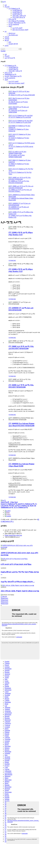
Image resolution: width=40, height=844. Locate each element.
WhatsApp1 (4, 598)
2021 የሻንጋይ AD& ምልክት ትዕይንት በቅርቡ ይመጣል (20, 591)
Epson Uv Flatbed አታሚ (9, 504)
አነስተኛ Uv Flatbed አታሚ (26, 504)
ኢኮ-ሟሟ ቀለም (17, 28)
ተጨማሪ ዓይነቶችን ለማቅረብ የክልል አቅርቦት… (18, 582)
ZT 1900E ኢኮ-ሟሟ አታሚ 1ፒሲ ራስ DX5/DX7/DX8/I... (20, 190)
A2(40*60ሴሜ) (17, 12)
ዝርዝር (14, 260)
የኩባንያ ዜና (12, 33)
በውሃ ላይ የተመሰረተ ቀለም (20, 29)
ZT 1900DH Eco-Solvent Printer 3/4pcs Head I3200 (21, 465)
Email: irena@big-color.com (13, 535)
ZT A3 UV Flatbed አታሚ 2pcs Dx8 (20, 122)
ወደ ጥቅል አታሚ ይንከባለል (16, 21)
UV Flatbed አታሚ (14, 8)
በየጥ (10, 42)
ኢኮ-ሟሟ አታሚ (10, 58)
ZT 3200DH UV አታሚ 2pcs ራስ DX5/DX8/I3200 (19, 207)
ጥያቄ (10, 260)
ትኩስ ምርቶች (5, 502)
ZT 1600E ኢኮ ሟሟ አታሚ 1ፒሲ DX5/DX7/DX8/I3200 (19, 182)
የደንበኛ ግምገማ (13, 44)
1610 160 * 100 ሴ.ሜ (19, 15)
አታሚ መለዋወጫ (14, 24)
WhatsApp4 (4, 603)
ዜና (6, 31)
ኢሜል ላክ (4, 596)
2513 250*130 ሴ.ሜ (18, 17)
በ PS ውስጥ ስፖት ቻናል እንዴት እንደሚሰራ (16, 564)
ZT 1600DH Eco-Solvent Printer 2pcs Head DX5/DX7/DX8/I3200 (21, 424)
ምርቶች (7, 7)
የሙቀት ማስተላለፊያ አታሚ (17, 22)
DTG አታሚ (12, 19)
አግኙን (6, 45)
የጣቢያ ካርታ (14, 502)
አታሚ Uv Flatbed (21, 505)
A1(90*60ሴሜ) (17, 10)
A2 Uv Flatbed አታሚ (21, 507)
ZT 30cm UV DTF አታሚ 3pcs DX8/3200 (22, 95)
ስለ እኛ (7, 40)
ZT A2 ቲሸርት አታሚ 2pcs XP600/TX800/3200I (17, 156)
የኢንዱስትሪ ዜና (13, 35)
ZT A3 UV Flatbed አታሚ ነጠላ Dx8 (20, 117)
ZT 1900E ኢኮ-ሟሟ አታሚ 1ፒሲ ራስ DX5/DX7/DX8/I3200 (21, 347)
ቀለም (10, 26)
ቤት (6, 5)
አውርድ (7, 37)
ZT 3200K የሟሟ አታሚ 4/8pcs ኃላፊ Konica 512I (21, 233)
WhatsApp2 (4, 600)
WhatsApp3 (4, 602)
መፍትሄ (7, 38)
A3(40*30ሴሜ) (17, 14)
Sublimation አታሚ (10, 74)
